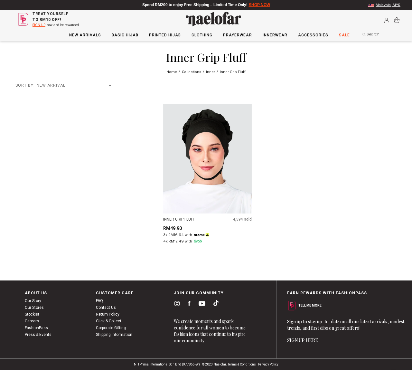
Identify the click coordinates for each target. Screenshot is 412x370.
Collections (192, 72)
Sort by (24, 85)
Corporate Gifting (111, 328)
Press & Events (38, 334)
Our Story (33, 301)
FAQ (99, 301)
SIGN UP (39, 25)
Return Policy (107, 314)
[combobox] (387, 34)
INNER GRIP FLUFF (179, 219)
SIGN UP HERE (302, 340)
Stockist (32, 314)
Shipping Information (114, 334)
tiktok (214, 304)
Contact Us (106, 307)
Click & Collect (108, 321)
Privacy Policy (268, 364)
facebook (188, 304)
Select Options (207, 204)
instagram (176, 304)
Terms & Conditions (242, 364)
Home (172, 72)
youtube (201, 305)
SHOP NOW (259, 5)
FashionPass (36, 328)
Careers (32, 321)
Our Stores (34, 307)
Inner (211, 72)
